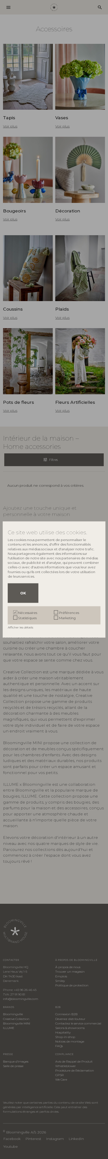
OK (23, 593)
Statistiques (27, 618)
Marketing (67, 618)
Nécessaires (27, 613)
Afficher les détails (21, 627)
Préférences (69, 613)
